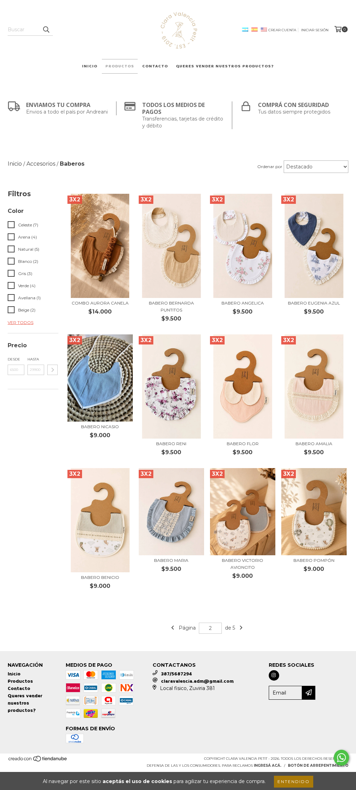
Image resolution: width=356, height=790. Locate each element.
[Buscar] (46, 29)
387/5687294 (176, 674)
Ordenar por (269, 166)
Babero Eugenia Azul (314, 303)
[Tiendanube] (38, 760)
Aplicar (52, 370)
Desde (14, 359)
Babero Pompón (313, 560)
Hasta (33, 359)
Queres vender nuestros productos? (225, 66)
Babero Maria (171, 560)
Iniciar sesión (315, 30)
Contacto (155, 66)
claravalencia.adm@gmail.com (197, 681)
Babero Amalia (314, 443)
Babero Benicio (100, 577)
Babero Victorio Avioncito (242, 564)
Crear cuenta (282, 30)
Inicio (89, 66)
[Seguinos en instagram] (274, 675)
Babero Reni (171, 443)
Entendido (293, 781)
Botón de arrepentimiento (318, 765)
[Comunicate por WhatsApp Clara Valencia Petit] (341, 758)
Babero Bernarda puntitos (171, 306)
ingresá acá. (267, 765)
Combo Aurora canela (100, 303)
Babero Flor (243, 443)
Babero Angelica (242, 303)
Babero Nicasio (100, 426)
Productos (119, 66)
